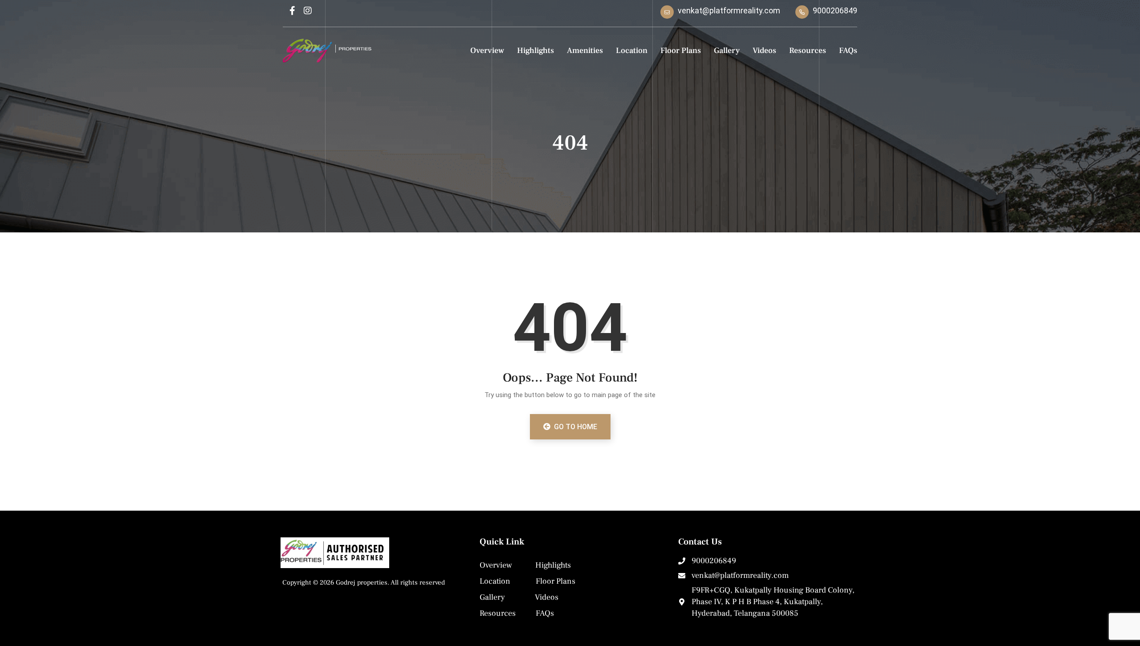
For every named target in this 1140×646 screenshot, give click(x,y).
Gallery (727, 50)
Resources (807, 50)
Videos (764, 50)
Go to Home (574, 427)
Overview (487, 50)
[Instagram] (308, 10)
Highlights (535, 50)
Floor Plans (680, 50)
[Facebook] (292, 10)
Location (631, 50)
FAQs (848, 50)
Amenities (585, 50)
